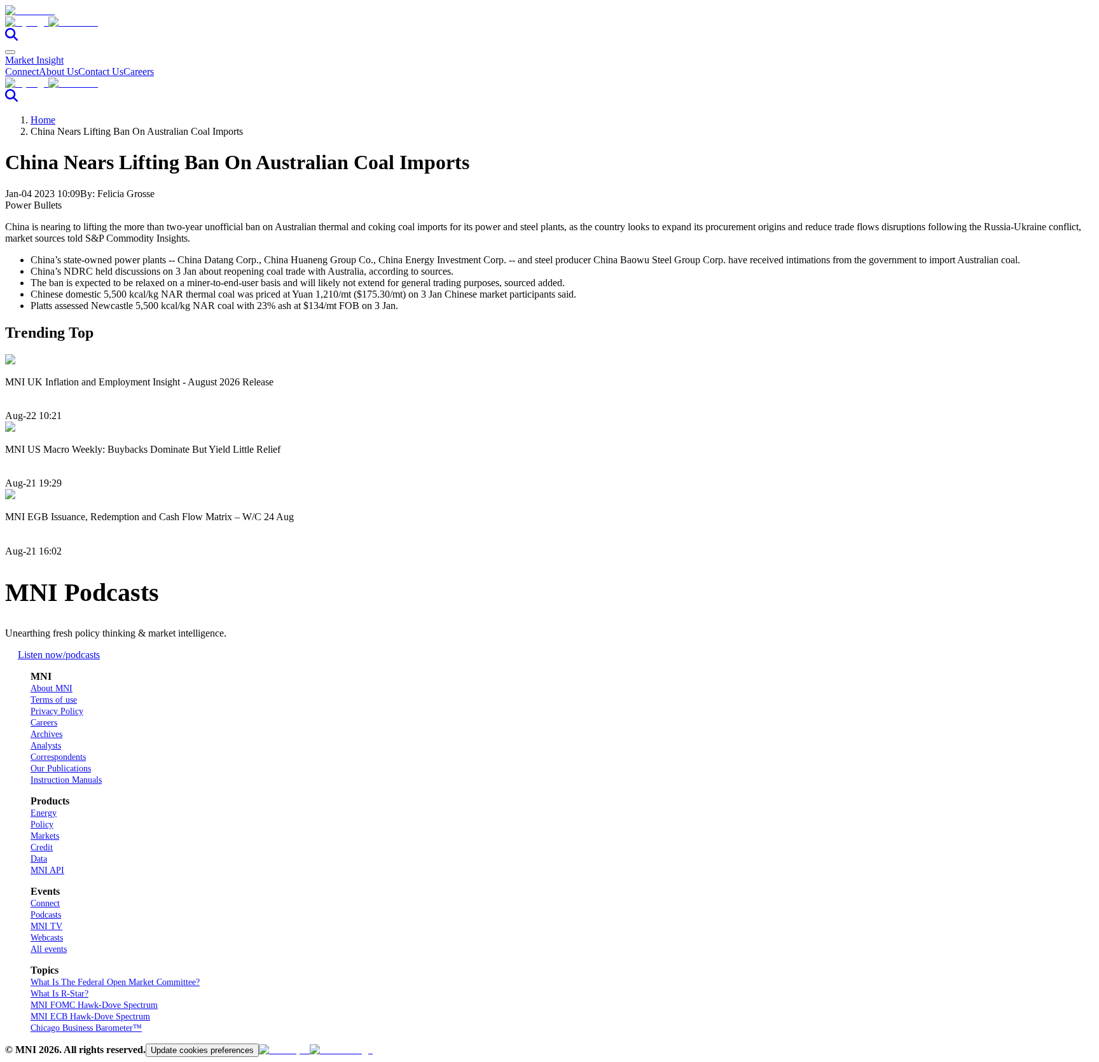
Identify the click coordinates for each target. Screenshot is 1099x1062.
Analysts (46, 745)
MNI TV (46, 926)
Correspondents (58, 757)
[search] (11, 37)
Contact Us (100, 71)
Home (43, 119)
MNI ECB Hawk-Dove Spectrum (90, 1016)
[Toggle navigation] (10, 52)
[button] (549, 22)
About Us (58, 71)
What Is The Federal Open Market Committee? (115, 982)
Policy (42, 824)
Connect (22, 71)
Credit (42, 847)
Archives (46, 734)
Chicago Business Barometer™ (86, 1028)
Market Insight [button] (34, 60)
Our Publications (61, 768)
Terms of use (54, 700)
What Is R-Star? (59, 993)
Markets (45, 836)
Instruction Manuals (66, 780)
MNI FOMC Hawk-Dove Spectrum (94, 1005)
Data (39, 859)
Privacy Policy (57, 711)
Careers (138, 71)
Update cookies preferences (202, 1050)
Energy (44, 813)
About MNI (52, 688)
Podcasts (46, 915)
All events (49, 949)
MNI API (47, 870)
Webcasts (47, 937)
